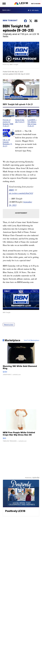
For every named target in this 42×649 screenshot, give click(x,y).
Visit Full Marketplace (31, 340)
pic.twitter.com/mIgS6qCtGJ (21, 193)
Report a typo (8, 324)
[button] (8, 118)
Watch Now (35, 3)
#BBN (11, 189)
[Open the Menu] (4, 3)
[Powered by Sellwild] (35, 477)
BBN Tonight (10, 20)
